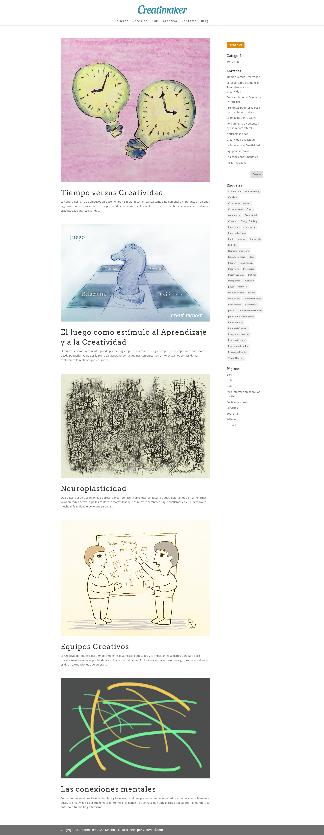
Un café (231, 425)
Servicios (140, 21)
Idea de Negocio (236, 256)
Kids (155, 21)
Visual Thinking (236, 358)
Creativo (232, 221)
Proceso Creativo (237, 340)
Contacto (189, 21)
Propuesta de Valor (238, 346)
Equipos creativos (237, 239)
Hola (229, 380)
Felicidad (232, 245)
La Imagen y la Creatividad (243, 145)
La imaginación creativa (241, 117)
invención (249, 280)
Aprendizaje (234, 191)
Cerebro (232, 197)
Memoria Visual (236, 292)
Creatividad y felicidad (241, 139)
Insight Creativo (236, 162)
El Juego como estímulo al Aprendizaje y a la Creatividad (243, 87)
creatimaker (234, 215)
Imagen (232, 262)
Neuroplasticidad (94, 488)
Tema (230, 61)
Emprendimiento (237, 233)
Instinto (252, 274)
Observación (234, 304)
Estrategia (255, 239)
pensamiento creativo (250, 310)
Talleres (121, 21)
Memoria (242, 286)
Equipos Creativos (95, 646)
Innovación (248, 268)
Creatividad (251, 215)
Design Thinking (249, 221)
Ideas (251, 256)
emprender (249, 227)
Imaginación (246, 262)
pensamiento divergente (241, 316)
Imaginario (233, 268)
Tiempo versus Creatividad (112, 192)
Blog (204, 21)
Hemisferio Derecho (238, 250)
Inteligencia (234, 280)
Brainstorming (252, 191)
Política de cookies (238, 402)
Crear (249, 209)
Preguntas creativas (238, 334)
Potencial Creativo (237, 328)
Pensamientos (235, 322)
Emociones (234, 227)
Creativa (170, 21)
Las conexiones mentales (108, 789)
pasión (231, 310)
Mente (251, 292)
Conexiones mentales (239, 203)
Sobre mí (232, 413)
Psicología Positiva (237, 352)
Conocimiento (235, 209)
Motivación (234, 298)
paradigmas (251, 304)
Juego (231, 286)
